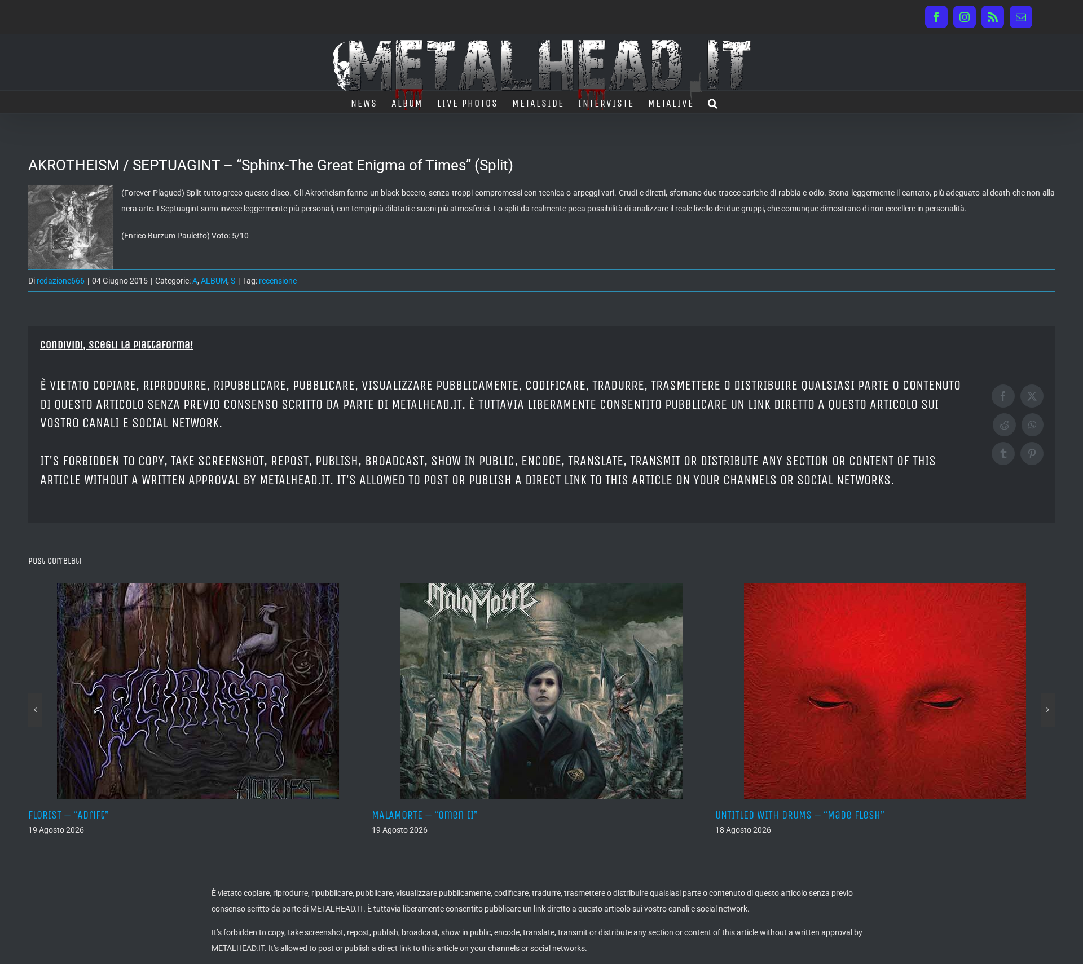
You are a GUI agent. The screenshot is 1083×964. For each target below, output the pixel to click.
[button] (713, 102)
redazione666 (61, 280)
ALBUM (214, 280)
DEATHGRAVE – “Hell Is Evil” (810, 814)
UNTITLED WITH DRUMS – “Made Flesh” (488, 814)
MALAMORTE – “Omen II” (113, 814)
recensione (278, 280)
